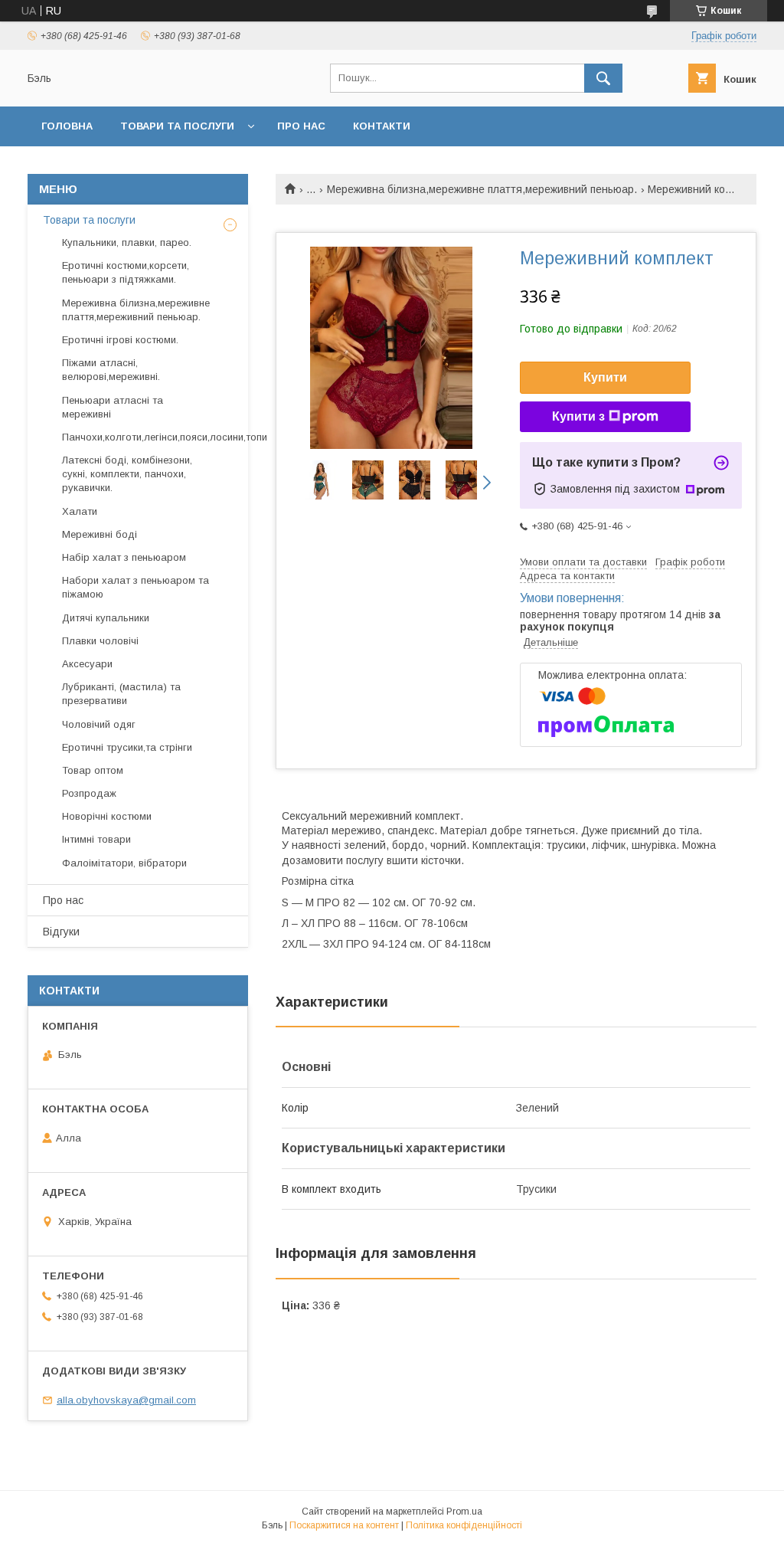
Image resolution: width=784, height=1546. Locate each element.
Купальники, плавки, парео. (126, 242)
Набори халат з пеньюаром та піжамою (135, 587)
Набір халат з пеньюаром (124, 557)
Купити (605, 377)
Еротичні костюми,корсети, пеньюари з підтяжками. (125, 272)
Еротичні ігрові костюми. (120, 340)
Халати (79, 511)
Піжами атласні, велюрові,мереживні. (111, 369)
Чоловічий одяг (99, 724)
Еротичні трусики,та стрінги (127, 747)
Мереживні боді (99, 534)
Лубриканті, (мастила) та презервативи (121, 693)
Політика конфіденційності (464, 1525)
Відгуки (61, 931)
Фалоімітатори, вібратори (124, 863)
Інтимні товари (96, 839)
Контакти (381, 126)
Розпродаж (89, 793)
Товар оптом (92, 770)
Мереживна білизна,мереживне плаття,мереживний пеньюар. (482, 189)
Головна (67, 126)
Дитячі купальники (105, 618)
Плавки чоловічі (100, 641)
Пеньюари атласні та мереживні (112, 407)
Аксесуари (87, 664)
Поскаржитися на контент (344, 1525)
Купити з (578, 416)
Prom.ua (464, 1511)
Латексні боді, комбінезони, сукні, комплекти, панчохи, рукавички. (127, 473)
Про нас (301, 126)
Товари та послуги (177, 126)
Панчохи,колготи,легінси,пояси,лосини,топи (164, 437)
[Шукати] (603, 78)
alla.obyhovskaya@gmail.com (126, 1400)
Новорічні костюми (107, 816)
